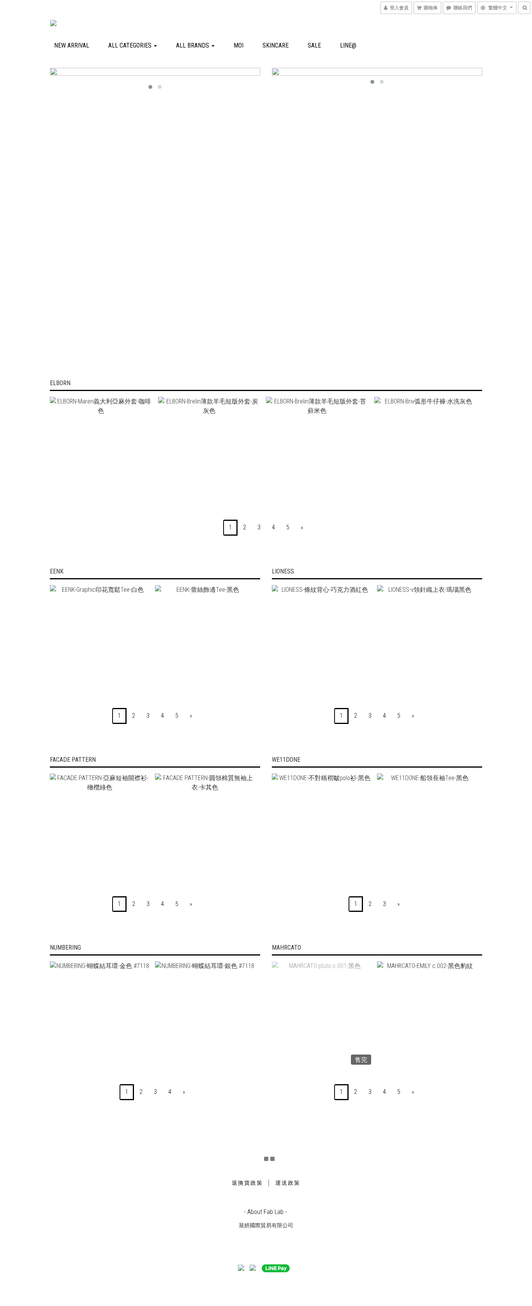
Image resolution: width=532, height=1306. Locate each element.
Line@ (348, 45)
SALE (314, 45)
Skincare (275, 45)
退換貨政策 (247, 1183)
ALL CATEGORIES (130, 45)
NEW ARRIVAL (71, 45)
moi (238, 45)
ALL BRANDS (193, 45)
